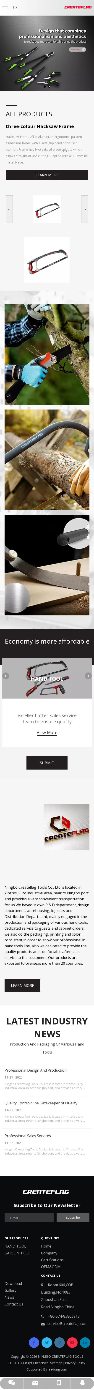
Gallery (10, 1290)
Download (13, 1283)
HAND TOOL (15, 1246)
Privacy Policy (75, 1363)
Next (88, 675)
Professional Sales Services (28, 1135)
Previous (5, 675)
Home (46, 1246)
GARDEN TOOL (17, 1253)
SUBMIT (47, 762)
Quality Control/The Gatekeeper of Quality (41, 1103)
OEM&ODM (51, 1266)
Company (49, 1253)
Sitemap (56, 1363)
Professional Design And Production (36, 1070)
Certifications (52, 1259)
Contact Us (14, 1304)
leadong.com (57, 1369)
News (9, 1297)
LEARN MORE (47, 175)
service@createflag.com (67, 1323)
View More (47, 732)
